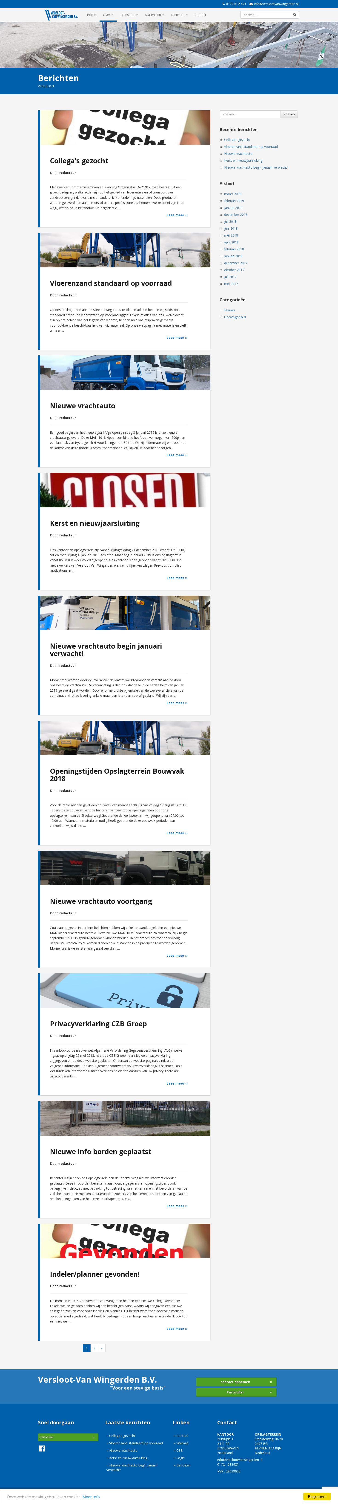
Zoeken (289, 114)
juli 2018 (232, 221)
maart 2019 (234, 194)
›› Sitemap (181, 1443)
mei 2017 (232, 283)
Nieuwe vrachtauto (239, 153)
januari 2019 (235, 207)
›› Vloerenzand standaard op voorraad (134, 1443)
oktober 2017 (235, 270)
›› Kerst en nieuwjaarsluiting (126, 1458)
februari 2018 (235, 249)
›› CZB (178, 1450)
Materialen (153, 14)
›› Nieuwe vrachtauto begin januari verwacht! (132, 1467)
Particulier (235, 1392)
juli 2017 (232, 277)
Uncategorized (236, 317)
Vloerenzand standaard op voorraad (252, 146)
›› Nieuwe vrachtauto (121, 1450)
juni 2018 (232, 228)
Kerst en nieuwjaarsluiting (244, 160)
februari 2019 (235, 201)
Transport (128, 14)
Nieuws (231, 310)
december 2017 (237, 263)
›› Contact (181, 1436)
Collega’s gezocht (238, 140)
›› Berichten (182, 1465)
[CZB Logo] (60, 13)
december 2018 (237, 214)
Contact (200, 14)
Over (107, 14)
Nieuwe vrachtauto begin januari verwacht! (257, 167)
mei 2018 (232, 235)
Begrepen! (317, 1496)
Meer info (91, 1496)
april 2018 (233, 242)
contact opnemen (235, 1382)
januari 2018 (235, 256)
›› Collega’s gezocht (120, 1436)
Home (91, 14)
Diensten (178, 14)
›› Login (179, 1458)
